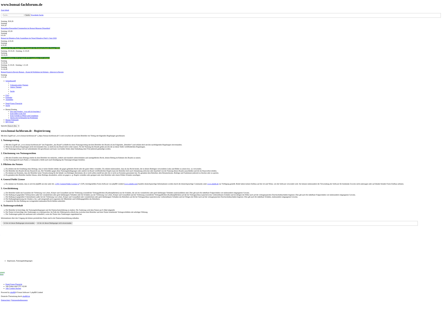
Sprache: (4, 126)
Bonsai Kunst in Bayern (10, 72)
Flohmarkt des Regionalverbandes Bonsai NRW (42, 48)
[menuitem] (19, 85)
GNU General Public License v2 (67, 184)
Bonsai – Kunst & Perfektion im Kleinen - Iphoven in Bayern (41, 72)
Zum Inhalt (5, 10)
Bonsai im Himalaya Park (10, 38)
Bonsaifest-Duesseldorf (9, 28)
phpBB (12, 292)
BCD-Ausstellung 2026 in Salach (13, 58)
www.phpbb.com (131, 184)
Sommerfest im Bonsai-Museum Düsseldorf (34, 28)
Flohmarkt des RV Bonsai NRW (13, 48)
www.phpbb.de (213, 184)
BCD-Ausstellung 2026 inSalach (38, 58)
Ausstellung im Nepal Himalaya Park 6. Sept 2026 (38, 38)
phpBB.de (26, 296)
